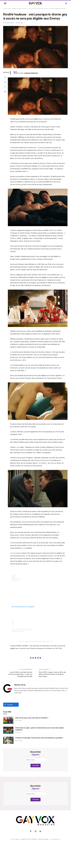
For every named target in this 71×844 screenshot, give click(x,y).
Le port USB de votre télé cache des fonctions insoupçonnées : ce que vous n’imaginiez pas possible (20, 674)
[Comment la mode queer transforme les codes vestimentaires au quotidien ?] (8, 740)
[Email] (5, 91)
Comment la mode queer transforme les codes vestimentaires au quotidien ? (39, 738)
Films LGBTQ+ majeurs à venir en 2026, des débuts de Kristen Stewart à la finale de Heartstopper (52, 674)
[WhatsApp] (5, 87)
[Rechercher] (66, 3)
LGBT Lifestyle (12, 8)
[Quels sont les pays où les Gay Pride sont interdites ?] (8, 720)
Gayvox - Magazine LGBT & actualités (26, 839)
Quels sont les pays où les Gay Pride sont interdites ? (31, 718)
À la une (7, 712)
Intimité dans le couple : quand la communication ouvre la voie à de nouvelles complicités (39, 729)
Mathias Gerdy (20, 685)
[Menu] (5, 3)
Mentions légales (43, 839)
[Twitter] (5, 82)
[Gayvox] (35, 3)
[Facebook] (5, 77)
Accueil (5, 8)
